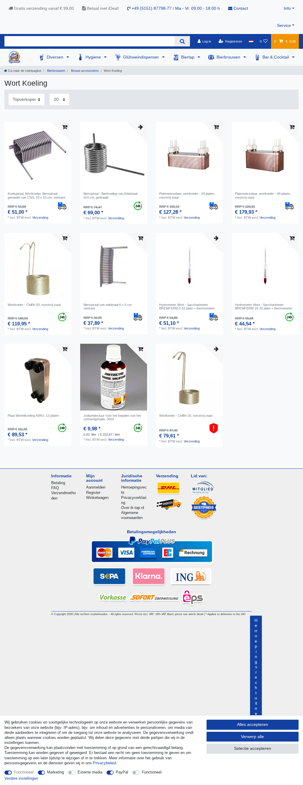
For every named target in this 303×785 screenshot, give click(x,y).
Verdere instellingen (21, 778)
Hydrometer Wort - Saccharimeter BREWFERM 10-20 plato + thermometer (263, 306)
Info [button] (287, 8)
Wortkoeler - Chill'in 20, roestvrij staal (185, 415)
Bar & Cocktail (276, 57)
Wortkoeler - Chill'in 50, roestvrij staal (34, 304)
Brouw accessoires (84, 70)
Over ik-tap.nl (132, 507)
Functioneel (24, 772)
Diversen (56, 57)
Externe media (90, 772)
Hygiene (94, 57)
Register (93, 492)
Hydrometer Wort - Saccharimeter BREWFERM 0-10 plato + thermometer (187, 306)
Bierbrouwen (229, 57)
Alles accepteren (252, 724)
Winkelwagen (97, 497)
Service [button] (284, 25)
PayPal (122, 772)
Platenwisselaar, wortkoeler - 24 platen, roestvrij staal (187, 195)
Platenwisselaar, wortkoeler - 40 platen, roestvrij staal (263, 195)
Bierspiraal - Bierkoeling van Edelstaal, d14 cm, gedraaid (110, 195)
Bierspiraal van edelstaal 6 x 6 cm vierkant (107, 306)
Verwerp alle (252, 736)
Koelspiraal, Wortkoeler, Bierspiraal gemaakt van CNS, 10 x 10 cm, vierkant (36, 195)
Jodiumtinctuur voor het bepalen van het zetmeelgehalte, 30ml (112, 417)
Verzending (40, 217)
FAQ (55, 488)
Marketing (55, 772)
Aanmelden (95, 487)
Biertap (188, 57)
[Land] (250, 41)
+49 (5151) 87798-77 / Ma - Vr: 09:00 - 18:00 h (175, 8)
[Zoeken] (182, 41)
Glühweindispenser (141, 57)
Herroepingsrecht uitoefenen (255, 680)
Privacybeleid (104, 763)
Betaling (58, 483)
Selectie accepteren (252, 748)
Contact (240, 8)
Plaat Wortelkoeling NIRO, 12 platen (33, 415)
